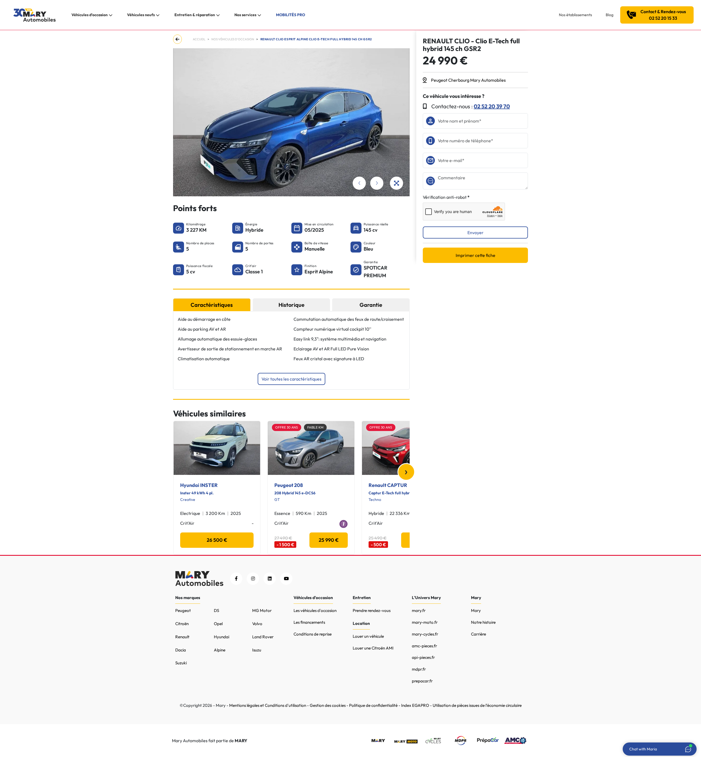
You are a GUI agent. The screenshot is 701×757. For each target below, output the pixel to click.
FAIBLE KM (315, 427)
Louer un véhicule (368, 636)
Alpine (219, 650)
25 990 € (329, 540)
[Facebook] (236, 578)
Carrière (478, 634)
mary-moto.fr (425, 622)
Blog (609, 14)
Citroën (182, 623)
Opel (218, 623)
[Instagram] (253, 578)
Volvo (257, 623)
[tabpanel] (291, 350)
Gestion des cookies (328, 705)
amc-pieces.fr (424, 645)
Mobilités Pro (290, 14)
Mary (476, 610)
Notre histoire (483, 622)
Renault (182, 636)
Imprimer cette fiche (475, 255)
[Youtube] (286, 578)
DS (216, 610)
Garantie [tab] (371, 304)
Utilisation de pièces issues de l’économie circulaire (477, 705)
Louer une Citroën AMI (373, 648)
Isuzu (256, 650)
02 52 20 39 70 (492, 106)
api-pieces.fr (423, 657)
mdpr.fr (419, 669)
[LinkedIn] (269, 578)
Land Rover (263, 636)
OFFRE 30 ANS (286, 427)
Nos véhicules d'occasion (232, 39)
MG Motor (262, 610)
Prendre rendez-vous (371, 610)
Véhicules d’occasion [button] (89, 14)
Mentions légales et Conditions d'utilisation (267, 705)
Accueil (199, 39)
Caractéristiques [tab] (212, 304)
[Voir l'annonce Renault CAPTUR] (405, 448)
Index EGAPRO (415, 705)
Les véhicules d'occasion (315, 610)
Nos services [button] (245, 14)
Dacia (180, 650)
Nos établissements (575, 14)
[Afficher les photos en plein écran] (396, 183)
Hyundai (221, 636)
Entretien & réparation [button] (194, 14)
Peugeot (183, 610)
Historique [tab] (291, 304)
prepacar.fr (422, 681)
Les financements (309, 622)
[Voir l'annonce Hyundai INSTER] (217, 448)
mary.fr (419, 610)
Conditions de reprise (313, 634)
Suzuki (181, 662)
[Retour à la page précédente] (178, 39)
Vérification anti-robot (445, 197)
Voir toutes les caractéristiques (291, 379)
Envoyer (475, 232)
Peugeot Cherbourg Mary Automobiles (468, 80)
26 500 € (217, 540)
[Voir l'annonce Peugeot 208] (311, 448)
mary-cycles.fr (425, 634)
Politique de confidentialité (373, 705)
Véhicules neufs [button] (141, 14)
